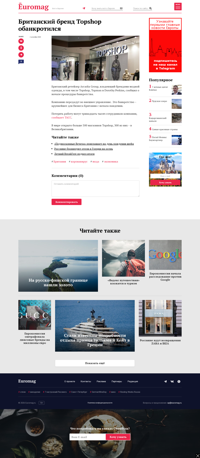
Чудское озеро (159, 101)
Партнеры (117, 381)
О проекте (69, 381)
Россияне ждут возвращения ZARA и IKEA (160, 341)
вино (112, 392)
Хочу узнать (165, 182)
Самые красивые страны (165, 129)
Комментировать (67, 202)
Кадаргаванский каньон (157, 119)
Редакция (133, 381)
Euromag (33, 6)
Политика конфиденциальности (100, 403)
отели (22, 392)
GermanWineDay (98, 392)
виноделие (34, 392)
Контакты (86, 381)
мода (94, 161)
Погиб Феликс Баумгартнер (158, 139)
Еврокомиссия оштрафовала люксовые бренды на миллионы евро (35, 338)
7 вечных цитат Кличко (158, 88)
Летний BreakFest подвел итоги (74, 154)
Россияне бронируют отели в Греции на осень (83, 149)
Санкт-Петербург (78, 392)
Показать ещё (95, 363)
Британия (59, 161)
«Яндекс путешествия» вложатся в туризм (123, 281)
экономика (110, 161)
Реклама (101, 381)
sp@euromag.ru (174, 403)
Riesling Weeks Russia (129, 392)
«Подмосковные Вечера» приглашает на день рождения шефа (94, 144)
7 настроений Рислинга (55, 392)
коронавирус (78, 161)
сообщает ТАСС (61, 117)
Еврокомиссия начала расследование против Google (165, 277)
